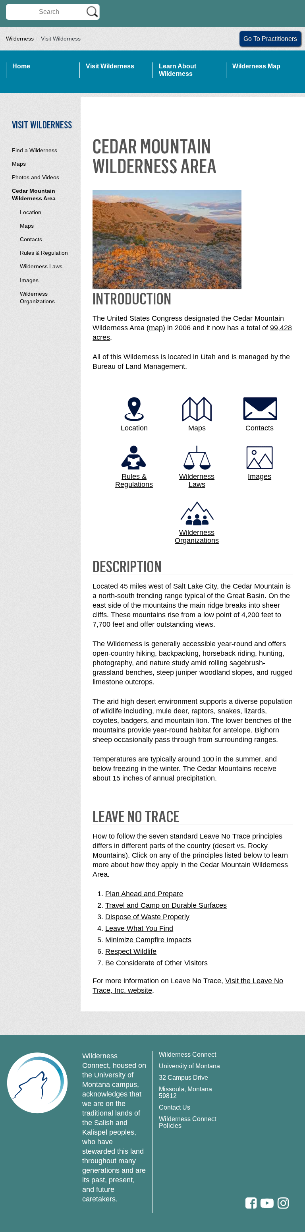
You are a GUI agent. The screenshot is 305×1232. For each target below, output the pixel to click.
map (156, 328)
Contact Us (174, 1107)
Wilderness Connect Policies (187, 1122)
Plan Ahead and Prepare (144, 894)
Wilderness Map (256, 66)
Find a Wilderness (34, 150)
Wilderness (20, 38)
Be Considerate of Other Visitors (156, 963)
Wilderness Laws (41, 266)
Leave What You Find (139, 928)
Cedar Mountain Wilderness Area (34, 194)
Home (21, 66)
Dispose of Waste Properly (147, 917)
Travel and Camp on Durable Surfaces (166, 905)
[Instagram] (283, 1203)
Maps (19, 164)
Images (29, 280)
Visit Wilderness (110, 66)
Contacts (31, 239)
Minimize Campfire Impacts (148, 940)
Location (30, 212)
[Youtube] (267, 1203)
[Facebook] (251, 1203)
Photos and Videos (35, 177)
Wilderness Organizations (37, 297)
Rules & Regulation (44, 253)
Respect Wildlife (130, 951)
